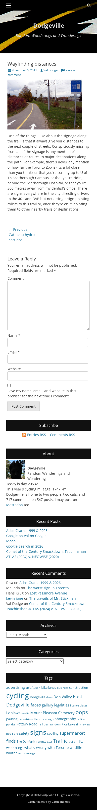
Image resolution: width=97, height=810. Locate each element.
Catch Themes (61, 802)
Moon (11, 541)
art (28, 687)
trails (72, 741)
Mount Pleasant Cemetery (52, 712)
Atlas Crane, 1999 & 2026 (27, 530)
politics (10, 724)
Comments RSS (62, 434)
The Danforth (26, 741)
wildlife (76, 747)
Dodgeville (48, 25)
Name (13, 335)
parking (11, 719)
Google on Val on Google (26, 535)
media (25, 713)
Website (14, 368)
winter (11, 753)
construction (78, 687)
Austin (36, 688)
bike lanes (48, 687)
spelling (52, 733)
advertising (15, 687)
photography (65, 718)
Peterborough (43, 719)
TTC (79, 741)
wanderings (14, 747)
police (81, 719)
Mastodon (14, 504)
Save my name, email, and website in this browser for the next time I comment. (41, 393)
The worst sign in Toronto (47, 587)
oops (82, 712)
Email (13, 352)
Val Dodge (51, 70)
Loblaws (13, 712)
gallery (47, 704)
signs (38, 732)
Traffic (60, 740)
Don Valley (62, 696)
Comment (15, 278)
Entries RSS (36, 434)
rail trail (44, 724)
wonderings (26, 753)
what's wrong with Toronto (46, 747)
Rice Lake (68, 724)
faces (36, 705)
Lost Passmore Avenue (48, 593)
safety (24, 733)
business (62, 688)
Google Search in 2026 (24, 546)
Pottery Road (27, 724)
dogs (49, 697)
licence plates (78, 705)
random (55, 724)
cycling (17, 695)
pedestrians (25, 719)
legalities (61, 704)
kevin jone (14, 598)
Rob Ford (12, 733)
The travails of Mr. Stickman (52, 598)
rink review (83, 724)
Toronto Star (44, 741)
